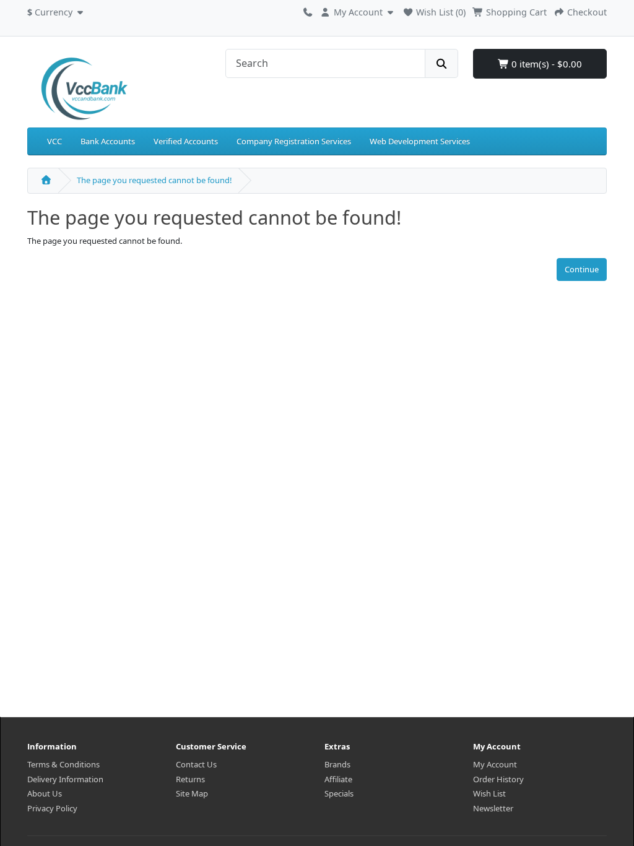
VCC (54, 141)
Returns (190, 779)
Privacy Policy (52, 808)
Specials (339, 793)
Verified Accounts (186, 141)
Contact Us (196, 764)
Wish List (489, 793)
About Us (44, 793)
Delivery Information (65, 779)
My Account (495, 764)
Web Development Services (420, 141)
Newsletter (493, 808)
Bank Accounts (107, 141)
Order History (498, 779)
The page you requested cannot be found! (154, 180)
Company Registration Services (294, 141)
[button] (56, 10)
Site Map (192, 793)
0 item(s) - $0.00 (545, 64)
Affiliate (338, 779)
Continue (582, 269)
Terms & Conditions (63, 764)
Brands (337, 764)
